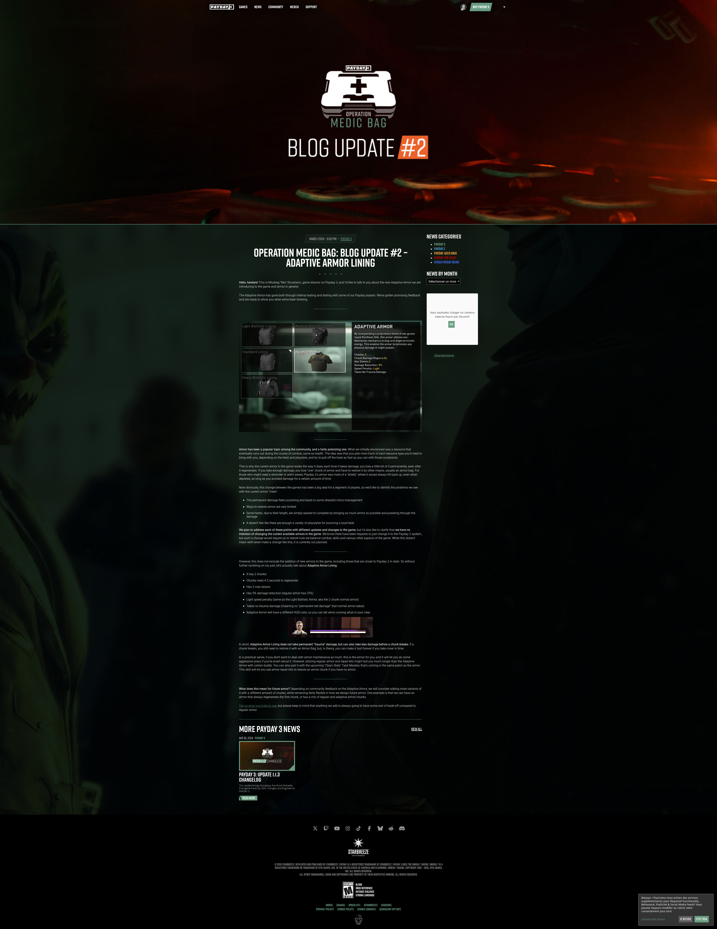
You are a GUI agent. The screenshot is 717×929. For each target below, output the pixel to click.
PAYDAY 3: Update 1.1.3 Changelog (259, 777)
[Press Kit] (354, 905)
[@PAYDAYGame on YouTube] (336, 828)
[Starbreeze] (370, 905)
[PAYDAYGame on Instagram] (347, 828)
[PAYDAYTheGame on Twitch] (326, 828)
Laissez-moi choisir (653, 919)
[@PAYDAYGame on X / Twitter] (315, 828)
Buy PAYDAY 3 (481, 7)
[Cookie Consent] (366, 909)
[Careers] (386, 905)
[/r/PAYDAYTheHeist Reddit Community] (391, 828)
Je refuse (685, 919)
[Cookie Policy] (345, 909)
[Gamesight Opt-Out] (390, 909)
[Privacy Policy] (325, 909)
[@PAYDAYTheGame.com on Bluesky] (380, 828)
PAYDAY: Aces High (445, 253)
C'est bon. (701, 919)
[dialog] (676, 909)
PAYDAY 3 (346, 238)
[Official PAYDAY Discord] (401, 828)
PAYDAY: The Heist (445, 257)
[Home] (329, 905)
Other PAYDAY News (446, 262)
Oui (451, 324)
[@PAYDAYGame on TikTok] (358, 828)
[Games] (340, 905)
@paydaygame (444, 355)
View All (416, 729)
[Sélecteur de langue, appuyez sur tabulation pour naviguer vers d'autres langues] (499, 7)
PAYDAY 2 (439, 248)
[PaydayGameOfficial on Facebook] (369, 828)
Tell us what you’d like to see (258, 706)
